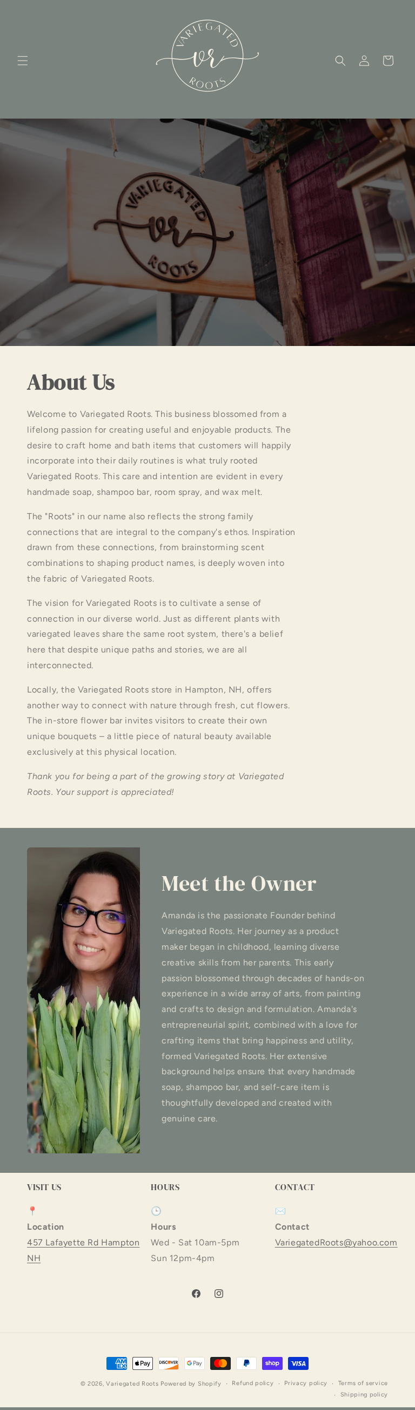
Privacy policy (305, 1383)
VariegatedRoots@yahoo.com (336, 1242)
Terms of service (363, 1383)
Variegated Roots (132, 1383)
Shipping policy (364, 1394)
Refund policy (252, 1383)
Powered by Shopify (191, 1383)
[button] (23, 61)
